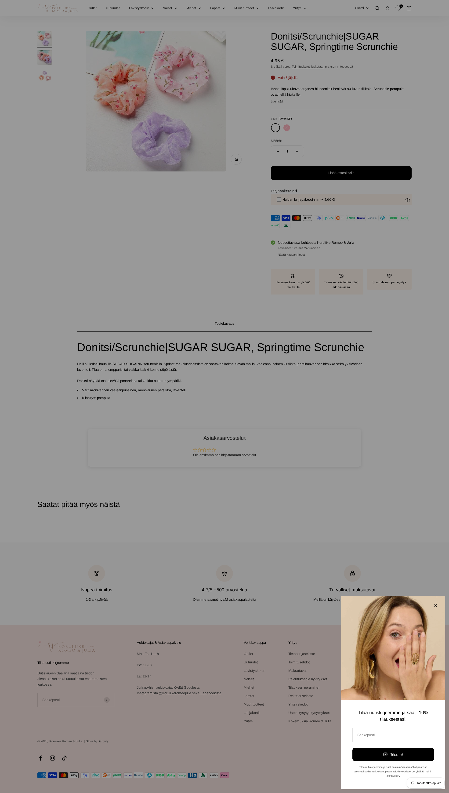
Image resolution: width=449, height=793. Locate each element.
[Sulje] (435, 605)
